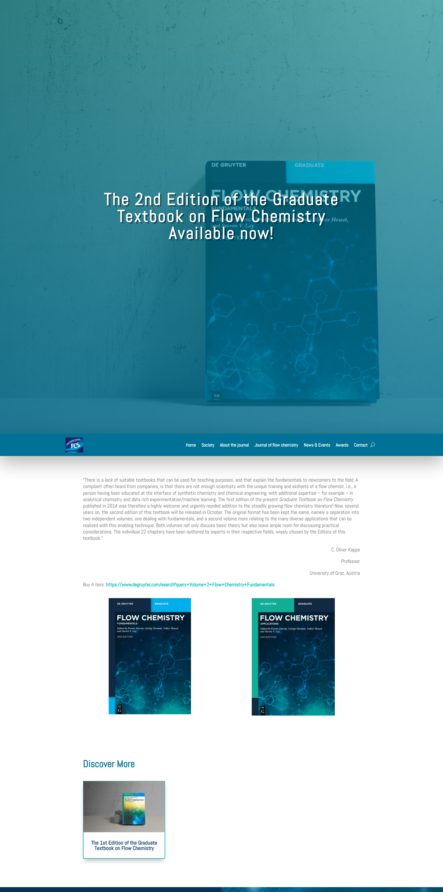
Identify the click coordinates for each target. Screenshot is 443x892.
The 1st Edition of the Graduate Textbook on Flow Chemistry (124, 845)
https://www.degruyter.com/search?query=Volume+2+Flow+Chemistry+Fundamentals (190, 584)
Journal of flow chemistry (276, 445)
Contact (361, 445)
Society (208, 445)
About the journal (234, 445)
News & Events (317, 445)
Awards (342, 445)
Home (191, 445)
